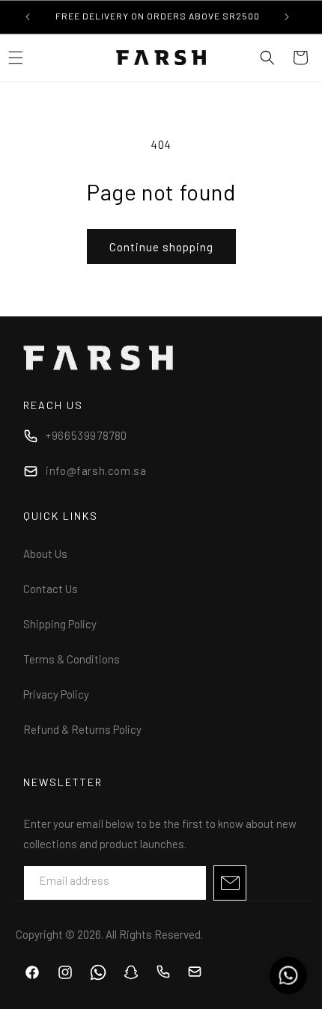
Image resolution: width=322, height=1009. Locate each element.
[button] (267, 57)
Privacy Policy (56, 694)
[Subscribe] (229, 883)
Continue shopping (161, 247)
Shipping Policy (60, 624)
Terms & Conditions (71, 659)
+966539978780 (86, 435)
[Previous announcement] (27, 16)
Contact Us (50, 588)
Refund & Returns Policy (82, 729)
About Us (45, 553)
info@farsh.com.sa (96, 470)
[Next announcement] (286, 16)
